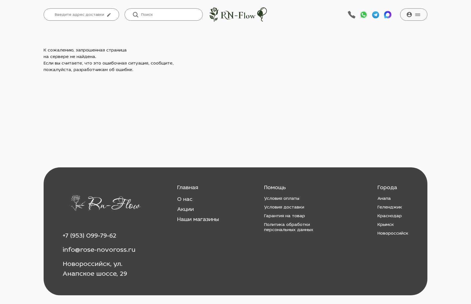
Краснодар (390, 216)
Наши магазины (198, 219)
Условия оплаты (281, 198)
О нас (184, 199)
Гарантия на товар (284, 216)
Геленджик (390, 207)
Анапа (384, 198)
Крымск (386, 225)
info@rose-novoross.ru (99, 250)
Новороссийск (393, 233)
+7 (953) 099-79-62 (89, 236)
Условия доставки (284, 207)
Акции (185, 209)
